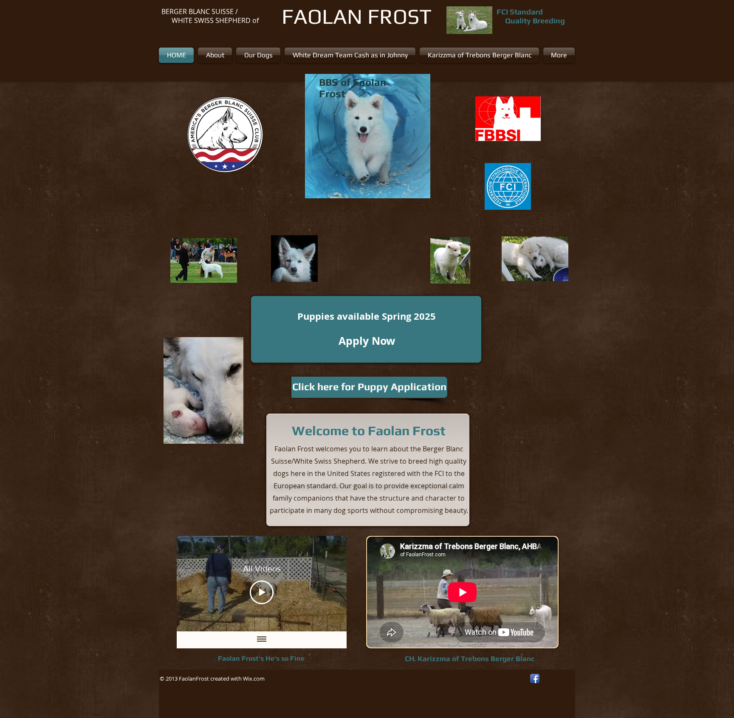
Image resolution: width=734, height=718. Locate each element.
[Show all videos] (261, 639)
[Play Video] (262, 592)
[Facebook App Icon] (534, 678)
